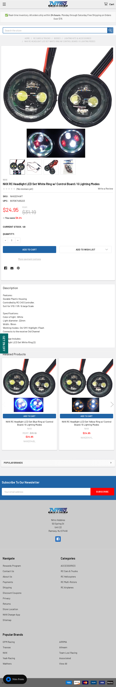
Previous (4, 404)
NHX (5, 652)
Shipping (7, 587)
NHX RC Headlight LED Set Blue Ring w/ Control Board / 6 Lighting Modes (29, 423)
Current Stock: (14, 226)
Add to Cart (29, 416)
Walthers (7, 663)
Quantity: (9, 233)
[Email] (12, 268)
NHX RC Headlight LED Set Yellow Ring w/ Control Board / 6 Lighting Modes (86, 423)
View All (63, 663)
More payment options (29, 259)
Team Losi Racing (68, 652)
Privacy (6, 598)
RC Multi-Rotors (69, 581)
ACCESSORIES (68, 565)
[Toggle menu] (4, 4)
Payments (8, 581)
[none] (58, 103)
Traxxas (7, 647)
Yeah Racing (9, 658)
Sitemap (7, 620)
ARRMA (63, 641)
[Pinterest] (18, 268)
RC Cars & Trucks (69, 571)
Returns (7, 603)
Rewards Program (12, 565)
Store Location (10, 609)
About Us (7, 576)
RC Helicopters (68, 576)
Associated (65, 658)
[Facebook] (5, 268)
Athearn (63, 647)
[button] (86, 249)
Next (112, 404)
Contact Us (8, 571)
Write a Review (105, 188)
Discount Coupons (12, 592)
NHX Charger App (11, 614)
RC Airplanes (67, 587)
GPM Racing (9, 641)
